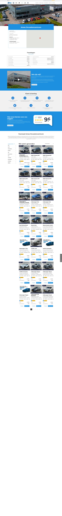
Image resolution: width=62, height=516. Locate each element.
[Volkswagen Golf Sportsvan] (36, 289)
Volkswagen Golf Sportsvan (35, 295)
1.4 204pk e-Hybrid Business (23, 273)
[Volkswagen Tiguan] (36, 266)
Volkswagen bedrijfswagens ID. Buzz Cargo (23, 156)
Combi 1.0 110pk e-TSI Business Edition (48, 226)
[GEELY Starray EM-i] (36, 149)
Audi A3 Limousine (47, 248)
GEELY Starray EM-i (35, 155)
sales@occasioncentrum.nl (13, 34)
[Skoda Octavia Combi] (48, 219)
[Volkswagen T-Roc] (24, 242)
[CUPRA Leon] (36, 242)
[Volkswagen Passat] (48, 289)
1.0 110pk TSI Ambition (34, 226)
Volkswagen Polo (35, 201)
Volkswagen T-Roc (23, 248)
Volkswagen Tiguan (35, 271)
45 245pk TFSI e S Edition (23, 226)
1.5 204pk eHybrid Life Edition (47, 273)
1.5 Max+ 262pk (21, 180)
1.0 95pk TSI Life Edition (34, 203)
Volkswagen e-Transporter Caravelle (24, 202)
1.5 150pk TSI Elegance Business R (48, 296)
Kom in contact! (34, 84)
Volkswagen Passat (47, 295)
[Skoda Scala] (36, 219)
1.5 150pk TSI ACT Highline (35, 296)
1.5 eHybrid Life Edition (34, 273)
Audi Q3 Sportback (23, 225)
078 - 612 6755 (11, 33)
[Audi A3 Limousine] (48, 242)
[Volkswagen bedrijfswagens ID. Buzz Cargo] (24, 149)
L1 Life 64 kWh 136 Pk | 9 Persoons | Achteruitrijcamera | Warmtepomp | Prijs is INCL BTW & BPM (24, 203)
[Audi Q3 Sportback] (24, 219)
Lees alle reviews (10, 125)
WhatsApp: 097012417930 (14, 35)
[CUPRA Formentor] (24, 266)
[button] (40, 38)
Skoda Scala (34, 225)
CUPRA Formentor (23, 271)
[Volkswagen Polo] (36, 196)
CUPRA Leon (34, 248)
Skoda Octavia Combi (48, 225)
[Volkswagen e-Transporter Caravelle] (24, 196)
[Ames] (9, 3)
